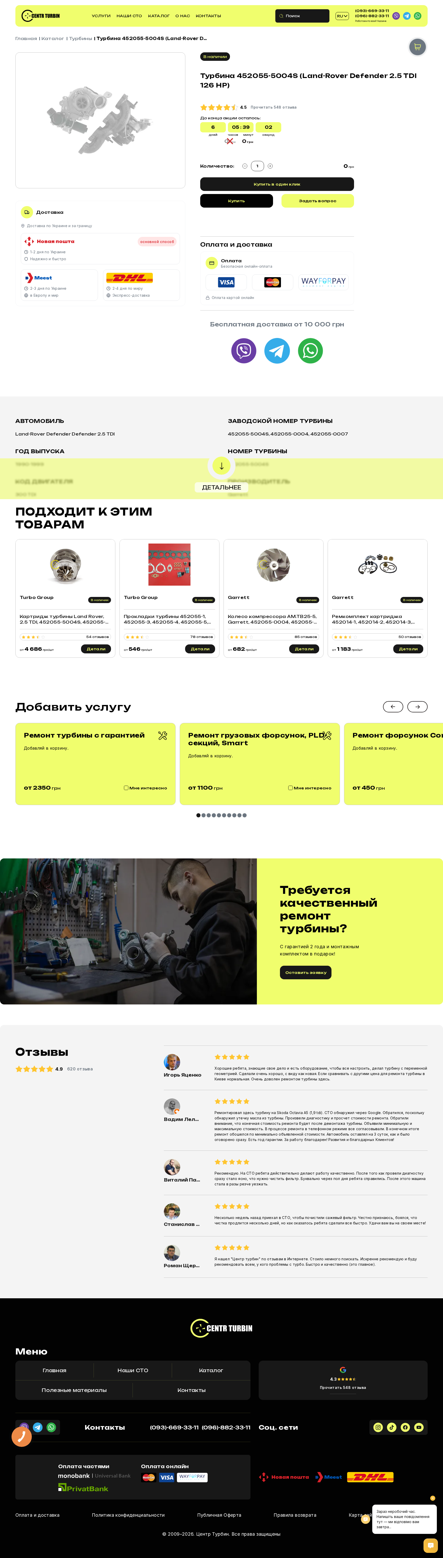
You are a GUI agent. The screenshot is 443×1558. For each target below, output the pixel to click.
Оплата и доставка (37, 1515)
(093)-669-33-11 (372, 11)
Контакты (208, 16)
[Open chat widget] (431, 1545)
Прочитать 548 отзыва (343, 1387)
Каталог (159, 16)
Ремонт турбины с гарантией (84, 735)
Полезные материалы (74, 1390)
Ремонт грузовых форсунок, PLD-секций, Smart (257, 739)
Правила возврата (295, 1515)
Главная (26, 38)
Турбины (80, 38)
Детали (96, 649)
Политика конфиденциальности (128, 1515)
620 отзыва (80, 1068)
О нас (182, 16)
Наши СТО (129, 16)
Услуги (101, 16)
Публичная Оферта (219, 1515)
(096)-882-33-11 (372, 16)
